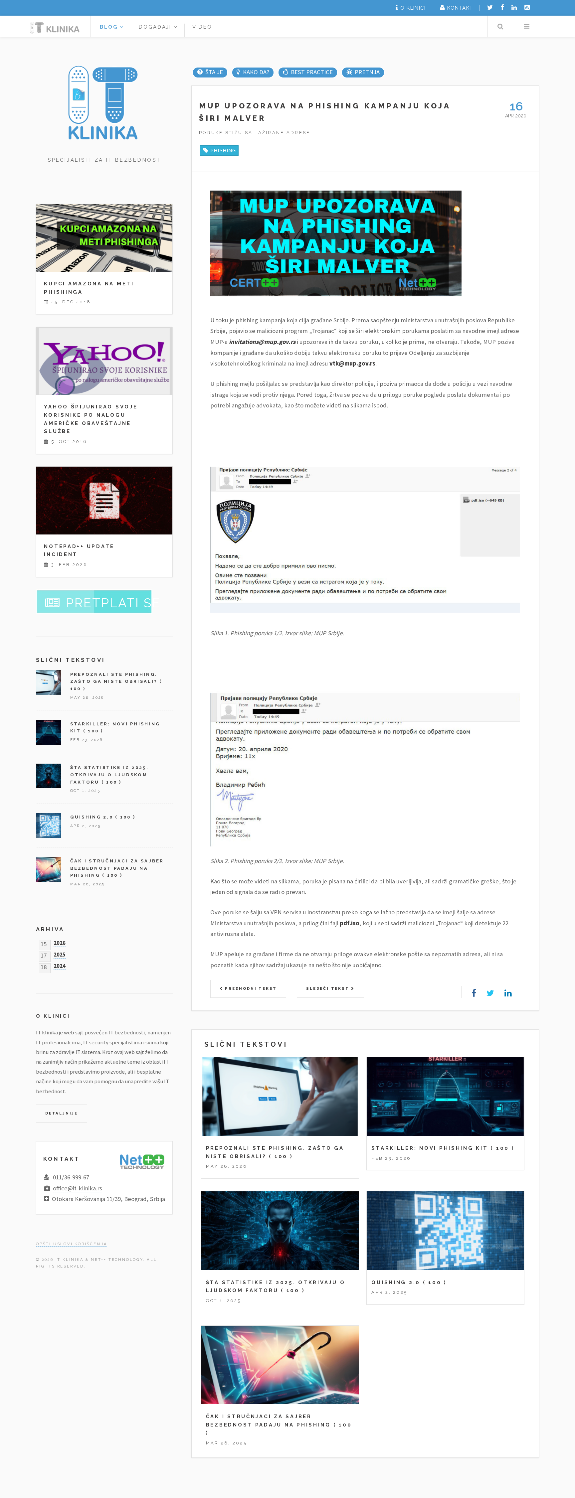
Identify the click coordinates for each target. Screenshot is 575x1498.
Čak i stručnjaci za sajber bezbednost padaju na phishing (117, 868)
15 (44, 942)
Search (500, 26)
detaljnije (61, 1113)
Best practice (311, 72)
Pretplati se (113, 603)
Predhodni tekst (250, 988)
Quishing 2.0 (395, 1282)
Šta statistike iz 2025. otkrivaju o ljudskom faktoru (109, 774)
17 (44, 954)
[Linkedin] (514, 7)
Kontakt (460, 8)
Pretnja (367, 72)
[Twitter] (490, 7)
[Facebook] (502, 7)
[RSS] (527, 7)
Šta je (214, 72)
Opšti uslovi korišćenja (71, 1244)
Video (202, 27)
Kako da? (256, 72)
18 (44, 965)
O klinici (413, 8)
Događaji (156, 27)
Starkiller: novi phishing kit (429, 1148)
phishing (223, 150)
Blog (110, 27)
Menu (526, 26)
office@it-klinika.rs (77, 1188)
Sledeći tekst (328, 988)
